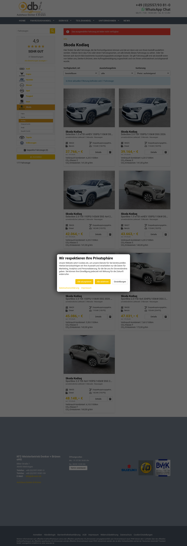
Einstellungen (120, 281)
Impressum (86, 288)
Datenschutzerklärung (69, 288)
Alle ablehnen (103, 281)
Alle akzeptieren (84, 281)
